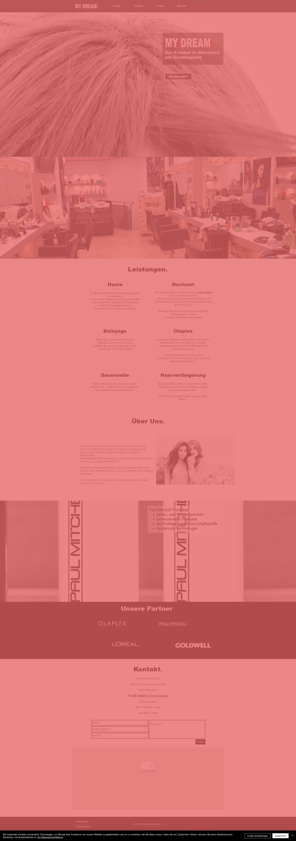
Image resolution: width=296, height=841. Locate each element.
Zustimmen (280, 835)
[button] (191, 382)
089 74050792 (131, 420)
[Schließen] (292, 836)
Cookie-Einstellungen (257, 835)
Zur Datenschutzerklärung (50, 837)
